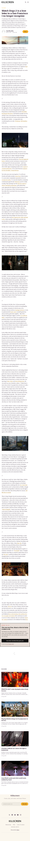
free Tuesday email (10, 644)
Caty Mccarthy (9, 31)
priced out (18, 176)
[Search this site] (25, 2)
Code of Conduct (20, 824)
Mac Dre (19, 543)
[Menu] (28, 2)
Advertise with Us (15, 826)
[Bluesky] (15, 815)
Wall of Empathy (6, 509)
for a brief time (23, 485)
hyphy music (13, 312)
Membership (8, 824)
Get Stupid (16, 550)
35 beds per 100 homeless (21, 121)
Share (25, 31)
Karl (26, 66)
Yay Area (5, 554)
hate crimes (10, 381)
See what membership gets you (15, 640)
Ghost (17, 829)
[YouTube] (17, 815)
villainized (17, 181)
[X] (9, 815)
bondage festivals (19, 310)
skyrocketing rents (19, 381)
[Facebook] (12, 815)
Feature (4, 7)
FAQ (14, 824)
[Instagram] (20, 815)
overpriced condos (6, 180)
